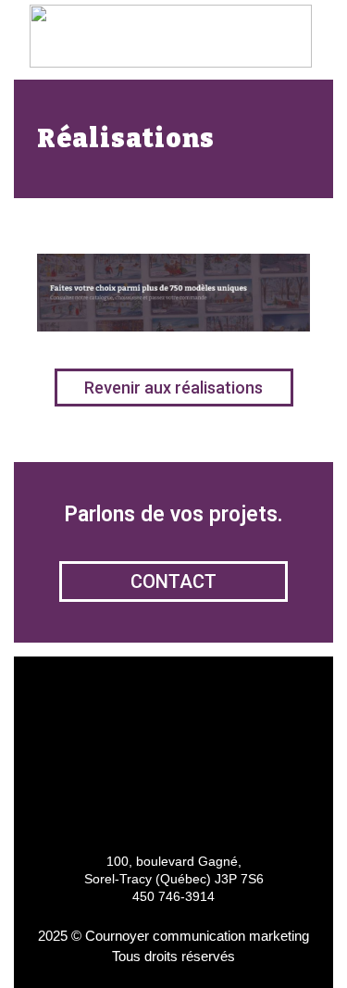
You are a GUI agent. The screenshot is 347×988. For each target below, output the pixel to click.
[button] (299, 37)
